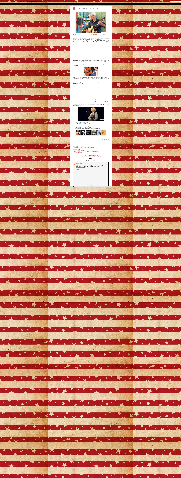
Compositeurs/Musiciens (93, 156)
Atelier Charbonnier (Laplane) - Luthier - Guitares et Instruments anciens (86, 151)
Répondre (77, 169)
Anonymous (77, 163)
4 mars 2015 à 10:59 (83, 163)
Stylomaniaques (93, 34)
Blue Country (95, 155)
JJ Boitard (99, 156)
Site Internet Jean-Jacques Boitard (79, 150)
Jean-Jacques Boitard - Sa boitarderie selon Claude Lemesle (91, 8)
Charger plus (91, 185)
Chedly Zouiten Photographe (78, 152)
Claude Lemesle (86, 156)
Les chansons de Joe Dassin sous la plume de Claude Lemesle (84, 147)
